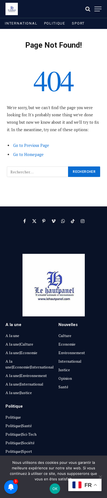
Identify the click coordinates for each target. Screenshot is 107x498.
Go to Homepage (28, 154)
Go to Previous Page (31, 145)
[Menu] (98, 9)
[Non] (100, 477)
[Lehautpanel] (11, 9)
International (21, 23)
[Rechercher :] (38, 171)
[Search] (87, 9)
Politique (54, 23)
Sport (78, 23)
